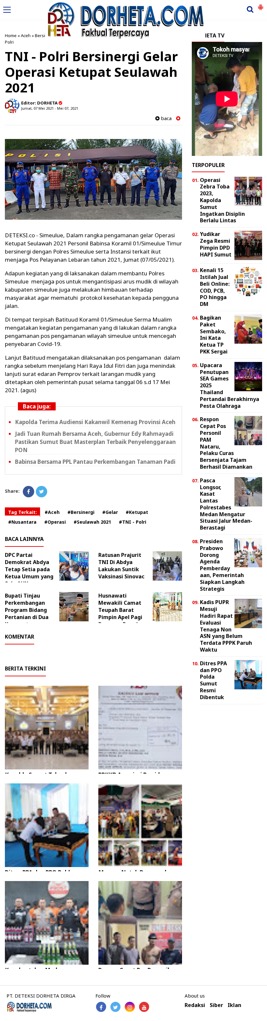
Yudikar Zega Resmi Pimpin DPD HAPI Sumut (216, 244)
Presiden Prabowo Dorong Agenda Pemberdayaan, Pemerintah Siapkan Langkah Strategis (222, 565)
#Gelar (110, 512)
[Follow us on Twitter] (115, 1007)
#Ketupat (137, 512)
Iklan (234, 1005)
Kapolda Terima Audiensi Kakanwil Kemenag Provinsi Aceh (95, 422)
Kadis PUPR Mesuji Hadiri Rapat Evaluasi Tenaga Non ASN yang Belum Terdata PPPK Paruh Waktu (226, 626)
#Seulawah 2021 (92, 522)
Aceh (26, 35)
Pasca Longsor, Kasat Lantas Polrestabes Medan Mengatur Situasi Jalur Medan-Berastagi (226, 504)
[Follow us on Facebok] (101, 1007)
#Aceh (52, 512)
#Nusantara (22, 522)
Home (11, 35)
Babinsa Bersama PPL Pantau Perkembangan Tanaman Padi (95, 461)
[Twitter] (41, 491)
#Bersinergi (80, 512)
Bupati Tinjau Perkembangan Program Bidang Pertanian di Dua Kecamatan (27, 610)
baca (166, 118)
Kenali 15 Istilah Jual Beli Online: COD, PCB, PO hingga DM (215, 287)
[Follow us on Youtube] (144, 1007)
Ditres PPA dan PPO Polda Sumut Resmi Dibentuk (213, 680)
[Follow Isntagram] (129, 1007)
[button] (260, 4)
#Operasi (55, 522)
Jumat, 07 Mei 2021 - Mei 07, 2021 (49, 108)
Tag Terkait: (22, 512)
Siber (216, 1005)
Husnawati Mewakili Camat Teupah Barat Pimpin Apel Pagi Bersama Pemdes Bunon (121, 613)
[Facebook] (28, 491)
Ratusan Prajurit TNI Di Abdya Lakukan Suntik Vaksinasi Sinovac (121, 565)
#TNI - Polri (132, 522)
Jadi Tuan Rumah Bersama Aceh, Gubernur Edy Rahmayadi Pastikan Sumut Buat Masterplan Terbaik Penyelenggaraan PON (95, 442)
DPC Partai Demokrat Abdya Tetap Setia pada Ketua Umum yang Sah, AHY (29, 569)
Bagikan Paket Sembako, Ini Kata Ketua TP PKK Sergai (214, 334)
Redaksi (195, 1005)
